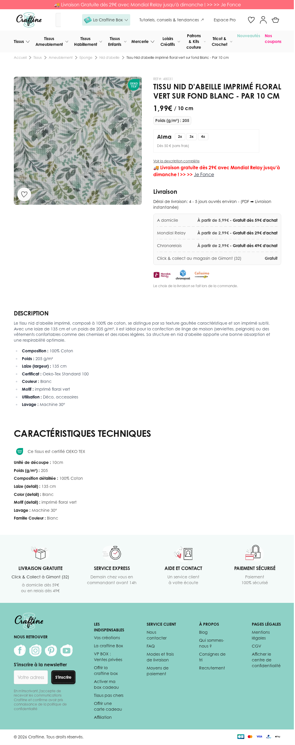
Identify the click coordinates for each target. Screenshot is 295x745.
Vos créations (107, 637)
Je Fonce (231, 4)
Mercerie (140, 41)
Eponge (86, 57)
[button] (106, 20)
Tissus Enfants (114, 41)
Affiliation (103, 717)
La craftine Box (108, 645)
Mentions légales (261, 635)
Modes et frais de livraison (160, 657)
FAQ (151, 646)
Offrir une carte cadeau (108, 706)
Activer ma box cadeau (106, 684)
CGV (256, 646)
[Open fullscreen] (78, 141)
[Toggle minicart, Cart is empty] (275, 20)
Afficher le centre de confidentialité (266, 660)
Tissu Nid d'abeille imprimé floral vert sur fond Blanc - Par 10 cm (177, 57)
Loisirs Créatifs (167, 41)
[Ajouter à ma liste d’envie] (24, 194)
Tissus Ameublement (49, 41)
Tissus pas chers (108, 695)
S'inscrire (63, 677)
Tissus (19, 41)
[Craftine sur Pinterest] (51, 650)
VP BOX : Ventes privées (108, 656)
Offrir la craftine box (106, 670)
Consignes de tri (212, 657)
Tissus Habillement (85, 41)
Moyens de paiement (158, 670)
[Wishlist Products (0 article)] (251, 20)
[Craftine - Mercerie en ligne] (29, 20)
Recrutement (212, 667)
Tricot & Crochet (219, 41)
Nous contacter (157, 635)
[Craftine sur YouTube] (66, 650)
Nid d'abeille (109, 57)
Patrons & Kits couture (193, 41)
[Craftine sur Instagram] (35, 650)
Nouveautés (248, 35)
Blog (203, 632)
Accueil (20, 57)
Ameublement (61, 57)
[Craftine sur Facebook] (20, 650)
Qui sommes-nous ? (211, 643)
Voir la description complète (176, 161)
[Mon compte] (263, 20)
